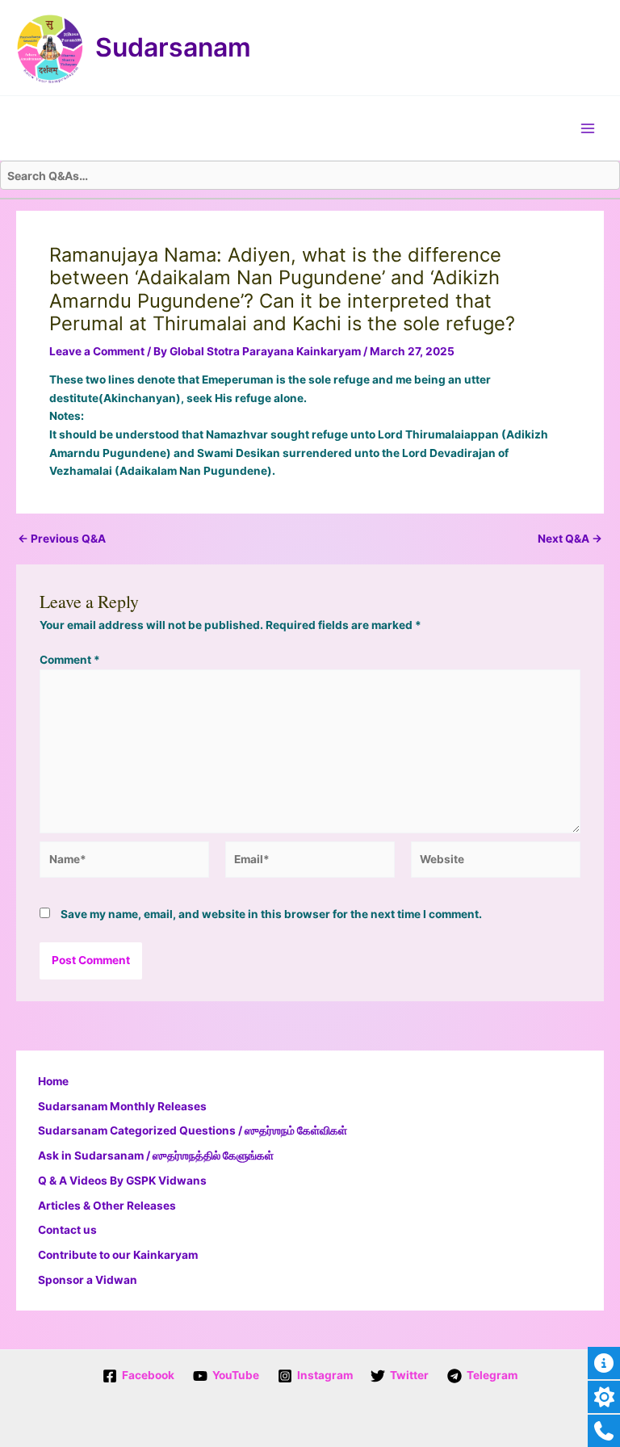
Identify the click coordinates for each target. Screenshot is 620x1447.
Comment (70, 659)
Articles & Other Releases (107, 1205)
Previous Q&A (62, 539)
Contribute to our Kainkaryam (118, 1254)
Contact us (67, 1229)
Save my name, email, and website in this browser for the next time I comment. (271, 914)
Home (53, 1081)
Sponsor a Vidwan (87, 1279)
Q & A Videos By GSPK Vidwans (122, 1180)
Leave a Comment (97, 351)
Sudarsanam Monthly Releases (122, 1106)
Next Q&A (570, 539)
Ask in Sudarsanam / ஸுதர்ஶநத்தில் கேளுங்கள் (156, 1155)
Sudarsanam (173, 47)
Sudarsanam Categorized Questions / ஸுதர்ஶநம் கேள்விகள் (192, 1130)
